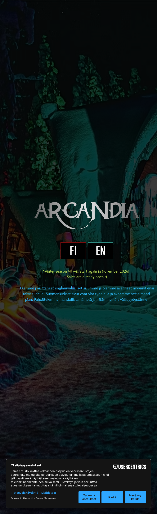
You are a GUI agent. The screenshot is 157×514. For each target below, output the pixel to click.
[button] (73, 250)
